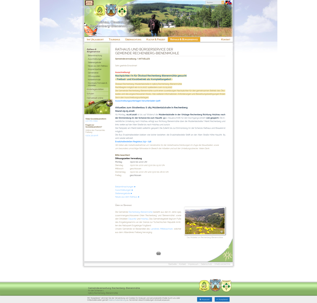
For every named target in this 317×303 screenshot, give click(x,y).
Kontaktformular (94, 79)
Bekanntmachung (95, 55)
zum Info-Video (91, 121)
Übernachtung (133, 39)
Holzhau (144, 219)
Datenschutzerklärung (117, 300)
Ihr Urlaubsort (95, 39)
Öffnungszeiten (94, 76)
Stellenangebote (94, 62)
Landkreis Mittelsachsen (162, 229)
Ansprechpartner (95, 69)
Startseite (172, 264)
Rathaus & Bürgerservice (93, 50)
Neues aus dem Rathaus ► (127, 197)
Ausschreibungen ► (124, 190)
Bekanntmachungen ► (125, 187)
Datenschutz (206, 264)
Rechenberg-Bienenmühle (141, 212)
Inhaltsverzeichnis (222, 264)
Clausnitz (132, 219)
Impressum (193, 264)
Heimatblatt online (95, 98)
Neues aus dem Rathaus (98, 66)
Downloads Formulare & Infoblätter (97, 84)
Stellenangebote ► (123, 193)
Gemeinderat (93, 73)
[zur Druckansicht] (158, 255)
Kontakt (182, 264)
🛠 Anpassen (204, 299)
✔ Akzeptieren (222, 299)
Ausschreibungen (95, 59)
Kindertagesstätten (95, 89)
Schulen (90, 93)
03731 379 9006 (91, 135)
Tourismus (114, 39)
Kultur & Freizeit (155, 39)
